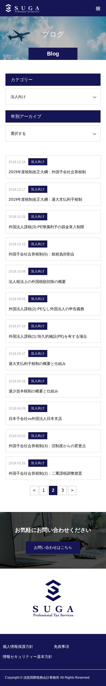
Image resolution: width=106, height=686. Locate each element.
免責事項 (61, 646)
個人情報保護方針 (18, 646)
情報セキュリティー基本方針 (27, 656)
